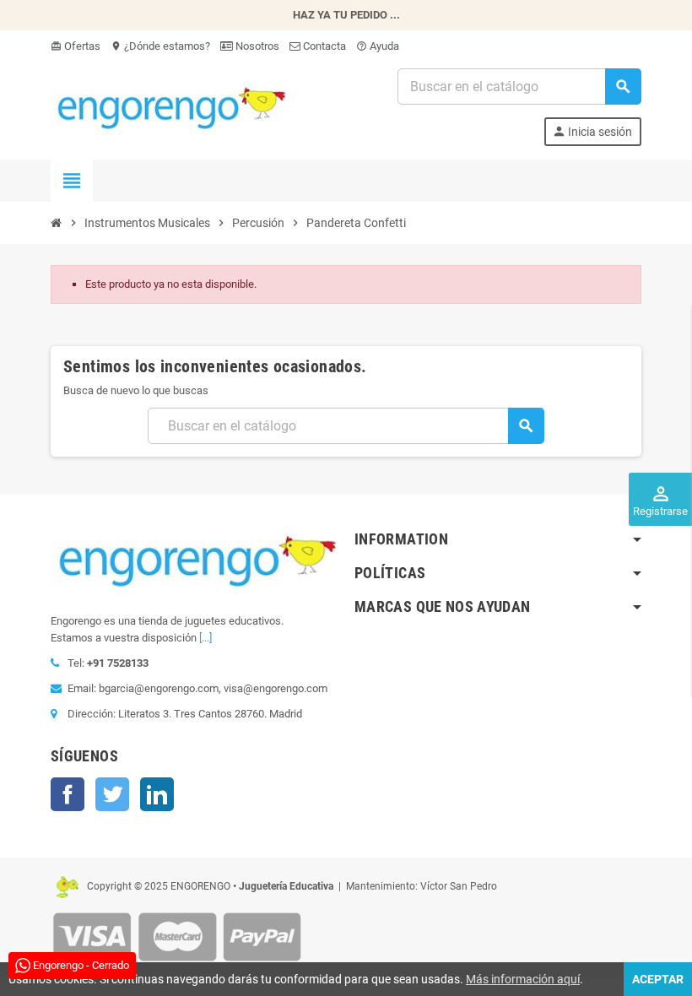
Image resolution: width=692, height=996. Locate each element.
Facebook (67, 794)
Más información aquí (523, 979)
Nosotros (256, 46)
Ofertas (75, 46)
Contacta (323, 46)
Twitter (112, 794)
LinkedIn (157, 794)
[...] (205, 637)
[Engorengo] (169, 106)
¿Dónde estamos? (160, 46)
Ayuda (377, 46)
